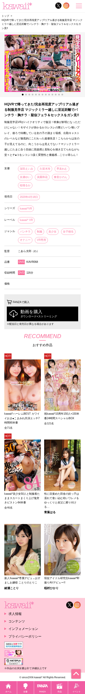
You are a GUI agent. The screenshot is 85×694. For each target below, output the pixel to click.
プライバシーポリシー (24, 636)
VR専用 (41, 239)
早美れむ (62, 168)
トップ (5, 16)
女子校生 (68, 231)
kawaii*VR (26, 208)
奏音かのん (60, 177)
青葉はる (50, 512)
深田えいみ (26, 168)
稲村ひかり (51, 588)
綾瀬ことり (11, 588)
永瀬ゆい (25, 177)
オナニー (25, 239)
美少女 (52, 231)
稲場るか (25, 185)
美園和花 (42, 177)
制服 (39, 231)
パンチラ (25, 231)
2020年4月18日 (29, 196)
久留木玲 (45, 168)
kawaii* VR (26, 220)
